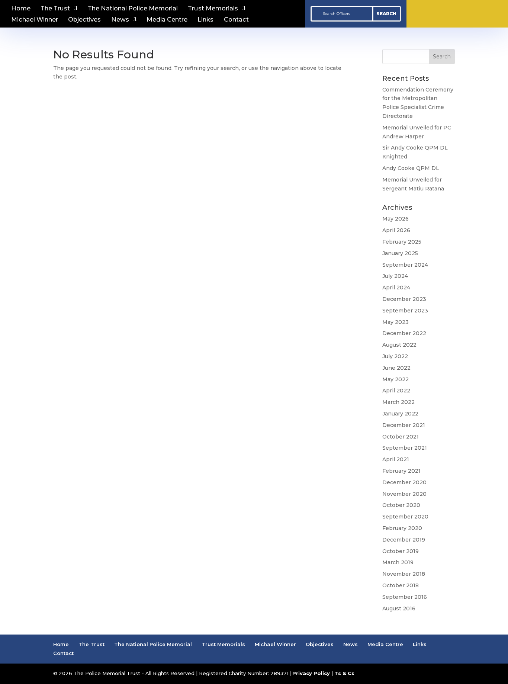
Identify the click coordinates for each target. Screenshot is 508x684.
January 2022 (400, 413)
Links (205, 20)
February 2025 (401, 241)
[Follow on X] (457, 12)
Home (20, 9)
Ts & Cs (344, 673)
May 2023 (395, 322)
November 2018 (403, 574)
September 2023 (405, 310)
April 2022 (396, 390)
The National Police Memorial (133, 9)
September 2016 (404, 597)
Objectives (84, 20)
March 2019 (398, 562)
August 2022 (399, 344)
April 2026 (396, 230)
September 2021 (404, 447)
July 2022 (395, 356)
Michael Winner (34, 20)
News (120, 20)
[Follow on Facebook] (439, 12)
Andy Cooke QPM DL (410, 168)
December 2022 (404, 333)
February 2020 (402, 528)
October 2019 (400, 551)
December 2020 (404, 482)
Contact (236, 20)
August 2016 (398, 608)
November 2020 (404, 494)
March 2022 (398, 402)
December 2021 (403, 425)
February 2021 (401, 471)
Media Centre (167, 20)
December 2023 (404, 299)
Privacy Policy (311, 673)
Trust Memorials (213, 9)
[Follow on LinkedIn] (474, 12)
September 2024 (405, 264)
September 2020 (405, 516)
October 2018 (400, 585)
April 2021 (395, 459)
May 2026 (395, 218)
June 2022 (396, 368)
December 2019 (403, 539)
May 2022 (395, 379)
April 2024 (396, 287)
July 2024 (395, 276)
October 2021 (400, 436)
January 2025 (400, 253)
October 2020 (401, 505)
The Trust (55, 9)
